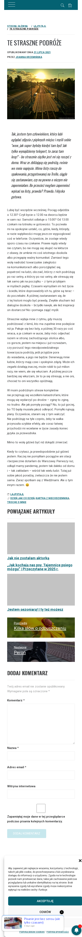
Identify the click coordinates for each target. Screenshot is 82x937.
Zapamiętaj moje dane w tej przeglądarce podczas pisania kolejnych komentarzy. (36, 819)
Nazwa (13, 748)
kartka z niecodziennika (52, 498)
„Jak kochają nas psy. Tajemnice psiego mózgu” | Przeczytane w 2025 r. (39, 567)
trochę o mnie (16, 502)
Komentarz (16, 700)
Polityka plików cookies (32, 931)
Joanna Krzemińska (29, 57)
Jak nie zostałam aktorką (28, 558)
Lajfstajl (17, 494)
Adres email (16, 767)
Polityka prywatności (58, 931)
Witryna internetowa (21, 786)
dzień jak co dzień (22, 498)
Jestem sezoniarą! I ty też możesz (35, 609)
